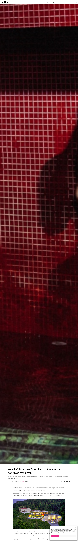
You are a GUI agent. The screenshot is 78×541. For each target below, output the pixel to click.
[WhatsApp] (66, 481)
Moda (25, 2)
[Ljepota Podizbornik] (34, 2)
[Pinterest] (68, 481)
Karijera (53, 2)
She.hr (22, 481)
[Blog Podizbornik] (71, 2)
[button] (75, 527)
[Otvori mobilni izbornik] (73, 2)
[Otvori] (76, 2)
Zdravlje (46, 2)
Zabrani (63, 536)
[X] (63, 481)
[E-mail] (69, 481)
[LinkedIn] (64, 481)
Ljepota (32, 2)
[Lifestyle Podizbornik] (42, 2)
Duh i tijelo (11, 481)
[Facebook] (61, 481)
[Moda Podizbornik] (28, 2)
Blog (69, 2)
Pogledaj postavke (72, 536)
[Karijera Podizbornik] (56, 2)
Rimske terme (16, 538)
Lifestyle (39, 2)
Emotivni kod (61, 2)
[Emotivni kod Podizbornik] (65, 2)
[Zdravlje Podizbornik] (49, 2)
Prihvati (55, 536)
